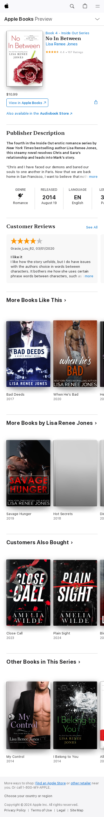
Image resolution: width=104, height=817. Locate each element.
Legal (61, 810)
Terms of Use (41, 810)
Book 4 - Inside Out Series (67, 33)
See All (92, 227)
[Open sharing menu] (96, 102)
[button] (72, 6)
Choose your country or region (28, 796)
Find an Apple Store (50, 783)
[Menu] (97, 6)
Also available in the (37, 113)
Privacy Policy (15, 810)
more (93, 177)
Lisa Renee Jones (61, 44)
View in (25, 103)
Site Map (76, 810)
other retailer (81, 783)
